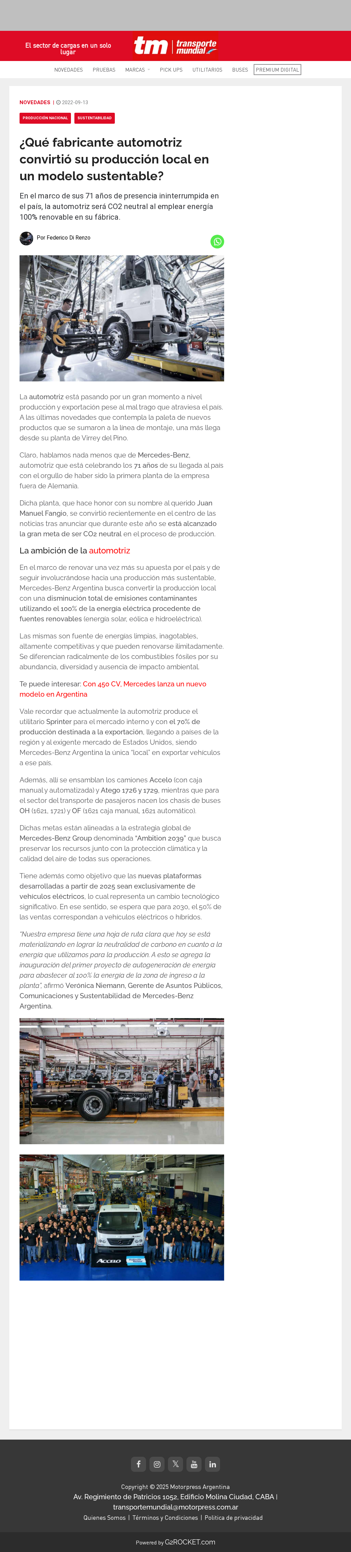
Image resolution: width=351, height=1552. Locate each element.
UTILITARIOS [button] (207, 69)
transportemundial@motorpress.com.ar (175, 1507)
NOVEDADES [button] (68, 69)
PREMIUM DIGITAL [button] (277, 69)
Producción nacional (45, 118)
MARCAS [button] (135, 69)
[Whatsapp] (217, 241)
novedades (35, 102)
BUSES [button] (240, 69)
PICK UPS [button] (171, 69)
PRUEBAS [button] (104, 69)
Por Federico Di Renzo (63, 237)
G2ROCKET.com (190, 1542)
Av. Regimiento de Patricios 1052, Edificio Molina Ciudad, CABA (173, 1497)
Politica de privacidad (234, 1517)
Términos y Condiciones (165, 1517)
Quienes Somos (104, 1517)
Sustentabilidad (94, 118)
